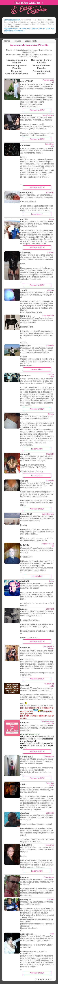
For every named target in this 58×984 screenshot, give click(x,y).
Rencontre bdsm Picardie (41, 66)
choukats (25, 145)
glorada (24, 414)
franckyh (25, 685)
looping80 (25, 899)
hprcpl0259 (26, 514)
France (7, 41)
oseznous (25, 375)
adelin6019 (26, 845)
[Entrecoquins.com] (29, 14)
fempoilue (25, 316)
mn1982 (24, 219)
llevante (24, 877)
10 (51, 979)
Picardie (17, 41)
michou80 (25, 345)
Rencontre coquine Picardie (16, 61)
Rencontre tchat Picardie (41, 72)
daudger (24, 813)
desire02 (24, 581)
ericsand (24, 722)
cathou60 (25, 454)
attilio (23, 784)
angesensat (26, 934)
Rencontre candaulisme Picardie (16, 72)
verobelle (25, 647)
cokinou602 (26, 756)
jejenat (23, 609)
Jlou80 (23, 290)
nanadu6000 (26, 192)
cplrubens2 (26, 115)
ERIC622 (24, 545)
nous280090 (26, 81)
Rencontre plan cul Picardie (16, 66)
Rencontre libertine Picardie (41, 61)
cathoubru (25, 252)
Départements (31, 41)
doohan (24, 480)
